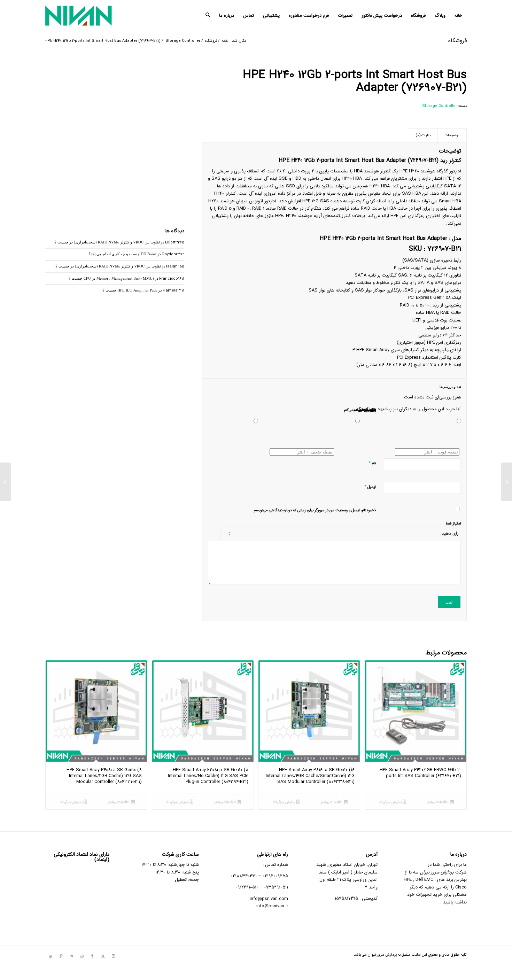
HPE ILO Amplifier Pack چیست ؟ (129, 290)
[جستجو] (208, 15)
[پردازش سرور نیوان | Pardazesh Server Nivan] (78, 15)
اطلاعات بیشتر (438, 802)
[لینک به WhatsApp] (82, 956)
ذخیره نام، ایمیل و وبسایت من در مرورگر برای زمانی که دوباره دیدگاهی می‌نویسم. (314, 510)
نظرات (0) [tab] (423, 135)
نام (372, 463)
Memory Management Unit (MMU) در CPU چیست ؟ (111, 278)
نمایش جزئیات (391, 802)
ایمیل (370, 486)
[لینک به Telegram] (71, 956)
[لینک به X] (103, 956)
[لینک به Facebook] (92, 956)
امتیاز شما (453, 524)
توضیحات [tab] (452, 135)
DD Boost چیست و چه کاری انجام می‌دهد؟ (122, 253)
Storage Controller (439, 106)
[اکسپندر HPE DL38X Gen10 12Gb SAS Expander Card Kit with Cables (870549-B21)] (506, 482)
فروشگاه (457, 40)
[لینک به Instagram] (113, 956)
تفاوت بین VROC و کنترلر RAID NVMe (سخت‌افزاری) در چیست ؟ (107, 241)
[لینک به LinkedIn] (50, 956)
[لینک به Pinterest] (61, 956)
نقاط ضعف (367, 410)
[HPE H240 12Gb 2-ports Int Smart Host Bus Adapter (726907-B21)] (114, 138)
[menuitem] (458, 15)
